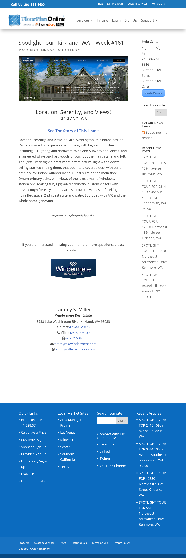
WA (80, 49)
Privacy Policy (121, 543)
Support (147, 21)
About (101, 9)
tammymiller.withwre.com (74, 349)
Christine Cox (30, 49)
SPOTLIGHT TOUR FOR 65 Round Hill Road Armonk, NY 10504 (154, 285)
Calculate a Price (33, 432)
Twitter (105, 458)
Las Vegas (67, 432)
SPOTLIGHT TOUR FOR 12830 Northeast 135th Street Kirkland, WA (154, 227)
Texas (64, 466)
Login (116, 21)
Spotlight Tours (67, 49)
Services (83, 21)
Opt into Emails (33, 481)
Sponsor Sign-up (33, 447)
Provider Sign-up (33, 454)
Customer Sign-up (34, 439)
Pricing (102, 21)
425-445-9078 (79, 327)
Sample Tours (115, 3)
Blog (100, 3)
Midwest (66, 439)
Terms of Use (100, 543)
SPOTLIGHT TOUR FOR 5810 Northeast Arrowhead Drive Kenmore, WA (154, 256)
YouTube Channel (113, 466)
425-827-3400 (75, 338)
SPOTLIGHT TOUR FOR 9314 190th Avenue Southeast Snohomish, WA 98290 (152, 454)
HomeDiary (158, 3)
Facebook (107, 444)
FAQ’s (62, 543)
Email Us (28, 474)
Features (24, 543)
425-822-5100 (79, 332)
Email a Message (153, 92)
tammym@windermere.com (75, 344)
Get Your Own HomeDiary (34, 548)
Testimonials (79, 543)
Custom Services (137, 3)
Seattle (65, 447)
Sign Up (131, 21)
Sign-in (147, 48)
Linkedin (106, 451)
